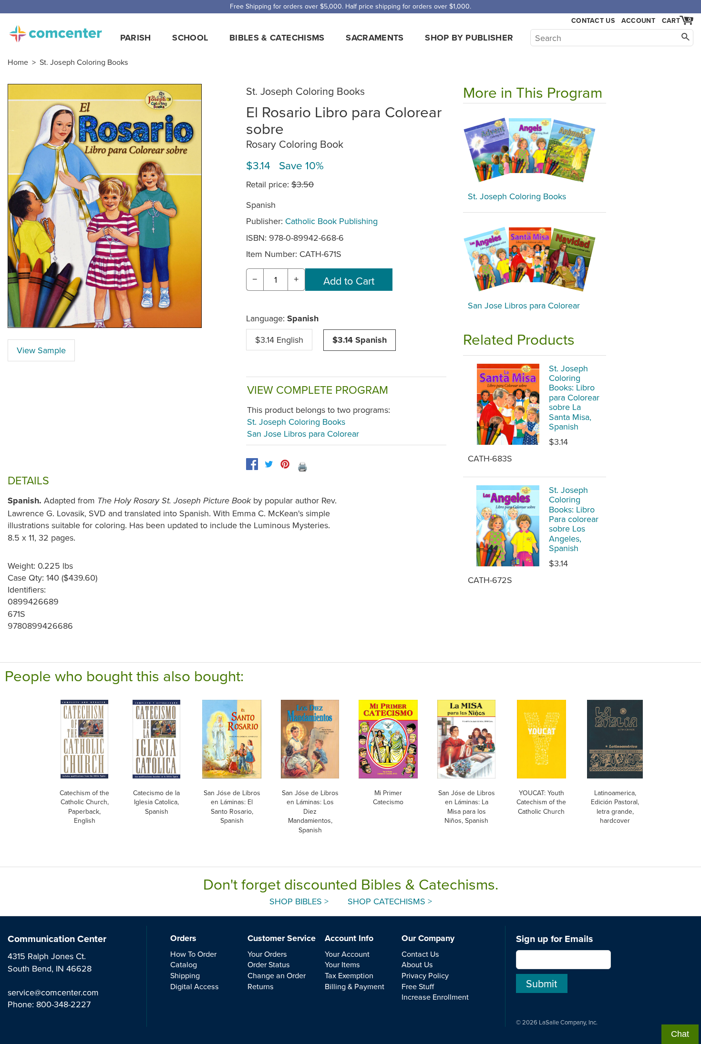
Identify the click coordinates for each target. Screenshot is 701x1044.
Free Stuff (418, 986)
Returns (260, 986)
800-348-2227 (63, 1004)
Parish (135, 37)
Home (18, 62)
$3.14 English (279, 340)
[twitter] (269, 464)
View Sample (41, 350)
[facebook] (252, 464)
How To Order (193, 954)
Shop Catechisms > (390, 901)
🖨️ (302, 466)
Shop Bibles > (299, 901)
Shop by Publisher (469, 37)
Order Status (268, 964)
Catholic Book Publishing (331, 221)
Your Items (342, 964)
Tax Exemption (349, 975)
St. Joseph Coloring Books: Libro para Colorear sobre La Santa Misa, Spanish (574, 397)
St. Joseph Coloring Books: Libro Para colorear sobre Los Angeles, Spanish (573, 519)
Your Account (347, 954)
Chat (680, 1034)
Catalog (183, 964)
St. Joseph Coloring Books (84, 62)
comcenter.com (55, 31)
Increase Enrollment (435, 997)
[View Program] (534, 149)
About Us (417, 964)
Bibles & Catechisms (277, 37)
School (190, 37)
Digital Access (194, 986)
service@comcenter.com (53, 992)
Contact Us (593, 20)
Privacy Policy (425, 975)
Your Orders (267, 954)
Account (638, 20)
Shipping (185, 975)
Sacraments (375, 37)
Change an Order (276, 975)
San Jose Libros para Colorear (303, 434)
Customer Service (281, 938)
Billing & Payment (354, 986)
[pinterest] (285, 464)
